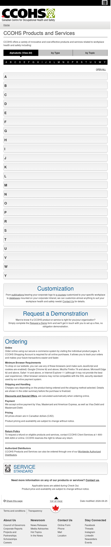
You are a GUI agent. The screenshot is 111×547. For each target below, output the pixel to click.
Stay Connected (94, 520)
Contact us (91, 480)
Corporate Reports (11, 528)
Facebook (89, 525)
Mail (59, 532)
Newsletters (90, 539)
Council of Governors (13, 525)
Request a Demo (37, 323)
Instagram (89, 532)
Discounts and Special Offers (20, 396)
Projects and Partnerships (8, 533)
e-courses (60, 294)
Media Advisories (38, 528)
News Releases (37, 525)
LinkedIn (88, 535)
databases (13, 298)
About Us (8, 520)
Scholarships (9, 539)
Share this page (13, 501)
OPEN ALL (101, 69)
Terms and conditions (13, 510)
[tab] (21, 53)
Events (87, 542)
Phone (60, 528)
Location (61, 535)
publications (17, 294)
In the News (35, 535)
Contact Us (67, 301)
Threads (88, 528)
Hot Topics (34, 532)
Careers (6, 542)
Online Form (63, 525)
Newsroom (36, 520)
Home (6, 25)
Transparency (34, 510)
